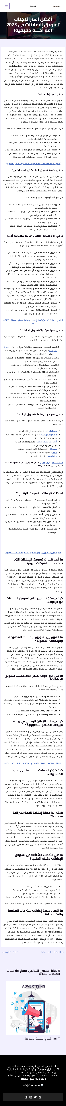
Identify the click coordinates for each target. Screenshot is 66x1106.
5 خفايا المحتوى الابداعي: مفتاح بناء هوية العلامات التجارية (33, 972)
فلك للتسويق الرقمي (51, 462)
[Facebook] (35, 6)
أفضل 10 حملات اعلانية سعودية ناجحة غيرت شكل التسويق (33, 163)
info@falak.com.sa (32, 1085)
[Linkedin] (26, 1097)
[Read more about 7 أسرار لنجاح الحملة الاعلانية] (33, 1008)
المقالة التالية (11, 952)
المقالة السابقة (53, 952)
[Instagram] (31, 6)
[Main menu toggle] (6, 6)
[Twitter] (33, 6)
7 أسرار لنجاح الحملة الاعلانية (42, 1038)
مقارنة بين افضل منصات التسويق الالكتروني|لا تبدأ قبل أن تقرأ (33, 763)
